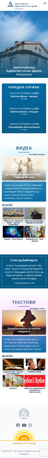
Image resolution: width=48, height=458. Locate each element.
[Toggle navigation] (44, 3)
